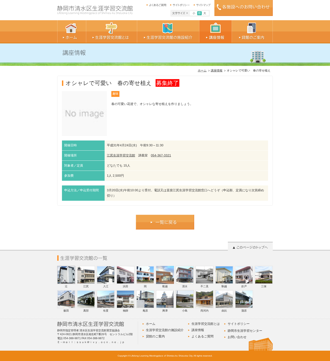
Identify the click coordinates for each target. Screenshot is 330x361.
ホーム (202, 70)
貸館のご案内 (155, 336)
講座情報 (216, 70)
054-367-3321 (161, 155)
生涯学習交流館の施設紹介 (165, 330)
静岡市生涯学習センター (245, 330)
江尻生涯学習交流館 (121, 155)
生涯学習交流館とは (205, 323)
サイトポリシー (239, 323)
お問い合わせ (237, 337)
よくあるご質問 (202, 336)
